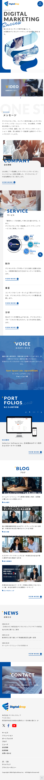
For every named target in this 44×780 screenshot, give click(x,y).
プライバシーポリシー (9, 767)
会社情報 (5, 747)
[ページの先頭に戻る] (42, 778)
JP (3, 761)
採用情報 (5, 750)
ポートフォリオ (7, 738)
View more (7, 182)
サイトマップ (6, 764)
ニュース (5, 744)
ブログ (4, 741)
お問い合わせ (6, 753)
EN (7, 761)
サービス (5, 733)
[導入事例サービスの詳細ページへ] (22, 87)
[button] (20, 383)
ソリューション (7, 735)
